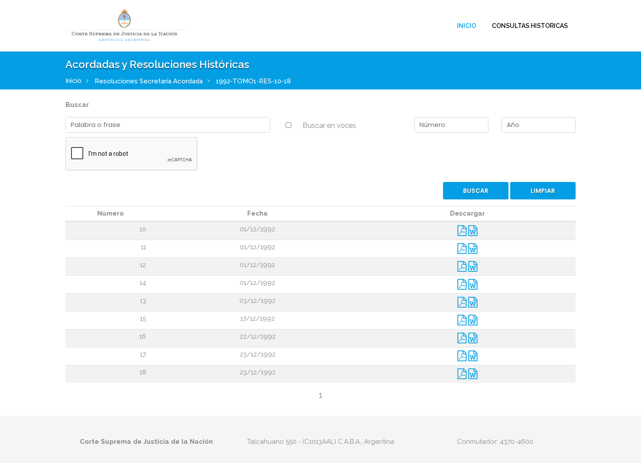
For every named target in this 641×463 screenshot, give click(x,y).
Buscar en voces (329, 125)
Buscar (77, 105)
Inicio (466, 25)
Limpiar (543, 190)
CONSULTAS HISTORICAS (530, 25)
